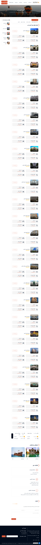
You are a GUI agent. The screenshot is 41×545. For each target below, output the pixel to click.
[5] (16, 504)
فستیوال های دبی (24, 533)
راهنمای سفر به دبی (23, 532)
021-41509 (5, 1)
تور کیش (22, 458)
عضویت (4, 536)
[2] (13, 504)
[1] (12, 504)
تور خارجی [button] (25, 2)
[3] (14, 504)
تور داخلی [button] (30, 2)
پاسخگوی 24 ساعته (4, 3)
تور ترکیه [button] (20, 2)
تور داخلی (37, 458)
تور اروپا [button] (16, 2)
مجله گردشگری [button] (11, 2)
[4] (15, 504)
